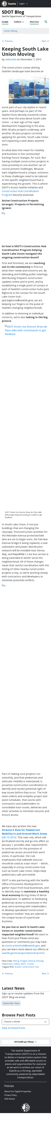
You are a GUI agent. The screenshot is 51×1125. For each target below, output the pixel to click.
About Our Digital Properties (17, 1091)
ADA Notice (9, 1098)
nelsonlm (10, 59)
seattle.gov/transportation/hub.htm (23, 953)
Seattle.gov (7, 1)
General (31, 961)
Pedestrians (7, 963)
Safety (17, 963)
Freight (23, 961)
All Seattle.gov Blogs (24, 1042)
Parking (39, 961)
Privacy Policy (10, 1095)
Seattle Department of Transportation (21, 16)
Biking (16, 961)
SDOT (23, 963)
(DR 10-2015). (24, 833)
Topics (18, 21)
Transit (30, 963)
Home (5, 21)
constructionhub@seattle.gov (22, 945)
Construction (28, 966)
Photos (34, 21)
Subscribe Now (11, 1003)
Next (44, 41)
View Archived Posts (13, 1028)
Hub (37, 966)
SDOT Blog (13, 12)
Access (18, 966)
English (22, 3)
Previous (8, 41)
